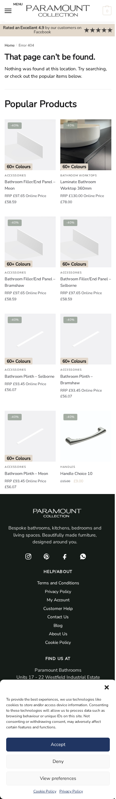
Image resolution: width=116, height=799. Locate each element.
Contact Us (58, 617)
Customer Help (58, 609)
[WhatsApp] (83, 556)
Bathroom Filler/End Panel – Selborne (85, 282)
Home (10, 45)
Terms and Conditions (58, 583)
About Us (58, 634)
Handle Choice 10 (76, 473)
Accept (58, 744)
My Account (58, 600)
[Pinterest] (46, 556)
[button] (107, 687)
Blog (58, 625)
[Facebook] (65, 556)
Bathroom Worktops (78, 175)
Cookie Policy (44, 791)
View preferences (58, 778)
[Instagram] (28, 556)
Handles (67, 467)
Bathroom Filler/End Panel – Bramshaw (30, 282)
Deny (58, 761)
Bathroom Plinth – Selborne (29, 376)
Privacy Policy (71, 791)
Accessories (15, 175)
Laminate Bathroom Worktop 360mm (78, 185)
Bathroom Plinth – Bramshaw (76, 380)
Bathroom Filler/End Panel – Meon (30, 185)
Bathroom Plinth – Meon (26, 473)
